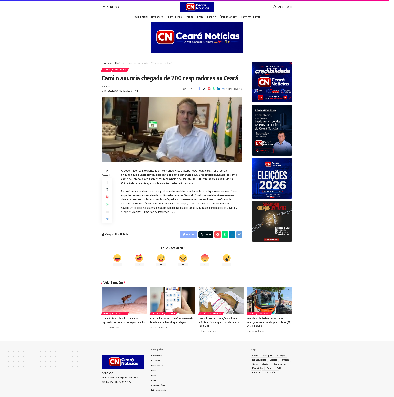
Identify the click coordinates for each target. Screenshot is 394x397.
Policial (280, 368)
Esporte (273, 360)
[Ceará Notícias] (197, 7)
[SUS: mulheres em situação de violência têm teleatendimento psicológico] (172, 300)
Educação (280, 355)
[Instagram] (115, 7)
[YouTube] (111, 7)
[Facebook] (103, 7)
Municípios (257, 368)
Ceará (107, 70)
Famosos (285, 360)
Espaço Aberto (259, 360)
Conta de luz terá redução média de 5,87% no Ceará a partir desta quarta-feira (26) (219, 322)
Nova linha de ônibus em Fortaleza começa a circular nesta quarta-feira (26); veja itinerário (269, 322)
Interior (265, 364)
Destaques (120, 70)
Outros (122, 313)
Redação (106, 86)
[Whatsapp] (119, 7)
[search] (274, 7)
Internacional (279, 364)
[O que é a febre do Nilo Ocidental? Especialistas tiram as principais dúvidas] (124, 300)
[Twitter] (107, 7)
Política (256, 372)
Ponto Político (270, 372)
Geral (255, 364)
